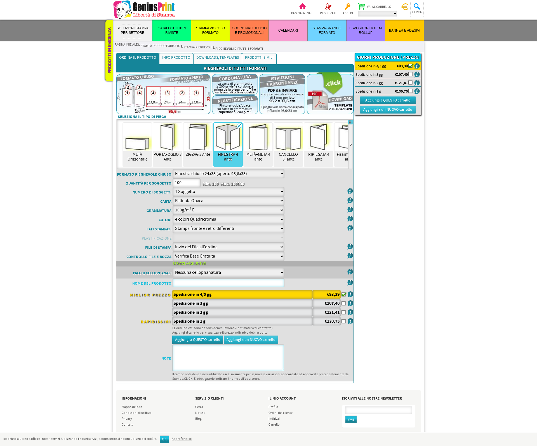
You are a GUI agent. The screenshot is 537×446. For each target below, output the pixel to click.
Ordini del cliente (280, 413)
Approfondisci (182, 439)
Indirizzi (274, 419)
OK (164, 439)
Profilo (273, 407)
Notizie (200, 413)
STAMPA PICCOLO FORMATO (160, 46)
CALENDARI (288, 30)
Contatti (127, 425)
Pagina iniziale (302, 13)
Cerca (199, 407)
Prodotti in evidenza (109, 51)
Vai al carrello (379, 7)
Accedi (348, 13)
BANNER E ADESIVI (404, 30)
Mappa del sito (132, 407)
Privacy (127, 419)
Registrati (328, 13)
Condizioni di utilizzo (137, 413)
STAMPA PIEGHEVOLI (197, 47)
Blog (198, 419)
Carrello (274, 425)
